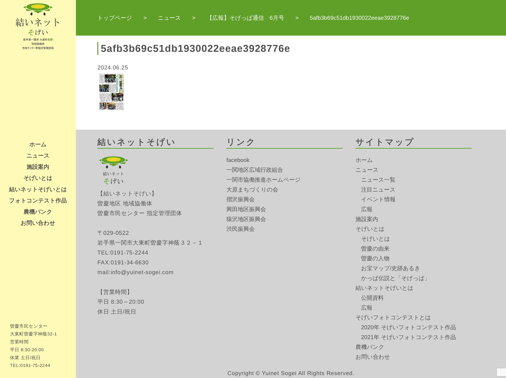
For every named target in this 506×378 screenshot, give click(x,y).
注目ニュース (378, 189)
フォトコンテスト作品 (38, 200)
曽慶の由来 (375, 248)
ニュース (38, 155)
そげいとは (37, 178)
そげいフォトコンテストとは (393, 317)
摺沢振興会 (240, 199)
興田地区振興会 (246, 209)
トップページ (114, 18)
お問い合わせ (38, 223)
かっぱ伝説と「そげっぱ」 (395, 278)
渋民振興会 (240, 229)
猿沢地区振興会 (246, 219)
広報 (366, 209)
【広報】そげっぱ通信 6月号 (245, 18)
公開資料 (372, 298)
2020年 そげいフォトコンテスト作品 (408, 327)
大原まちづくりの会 (252, 189)
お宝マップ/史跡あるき (390, 268)
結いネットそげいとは (38, 189)
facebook (238, 160)
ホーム (38, 144)
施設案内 (38, 167)
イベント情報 (378, 199)
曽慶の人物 (375, 258)
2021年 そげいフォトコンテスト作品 (408, 337)
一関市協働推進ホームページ (263, 179)
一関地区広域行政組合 (254, 170)
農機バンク (38, 212)
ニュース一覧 (378, 179)
